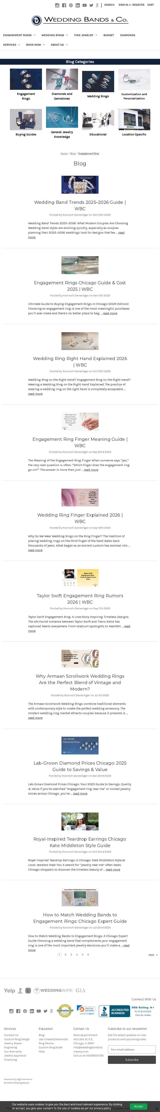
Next (151, 955)
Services (9, 44)
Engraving (10, 1047)
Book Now (33, 44)
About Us (57, 44)
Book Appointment (85, 1035)
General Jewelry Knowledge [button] (62, 134)
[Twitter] (91, 5)
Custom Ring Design (17, 1039)
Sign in (123, 4)
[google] (97, 5)
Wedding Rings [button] (98, 96)
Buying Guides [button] (26, 134)
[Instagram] (57, 5)
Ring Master (46, 1043)
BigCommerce (24, 1079)
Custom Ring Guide (50, 1047)
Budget (108, 35)
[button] (26, 79)
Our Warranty (13, 1051)
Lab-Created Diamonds (53, 1039)
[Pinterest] (71, 5)
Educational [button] (98, 134)
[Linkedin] (78, 5)
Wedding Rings (53, 35)
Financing (10, 1059)
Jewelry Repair (13, 1043)
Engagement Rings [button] (26, 96)
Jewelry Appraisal (15, 1055)
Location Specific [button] (134, 134)
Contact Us (11, 1035)
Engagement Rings (17, 35)
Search (109, 4)
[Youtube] (85, 5)
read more (110, 313)
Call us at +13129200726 (88, 1055)
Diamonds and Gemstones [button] (62, 96)
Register (138, 4)
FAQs (42, 1051)
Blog (41, 1035)
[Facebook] (64, 5)
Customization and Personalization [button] (134, 96)
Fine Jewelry (83, 35)
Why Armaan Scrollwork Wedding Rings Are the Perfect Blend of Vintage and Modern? (80, 683)
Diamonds (127, 35)
